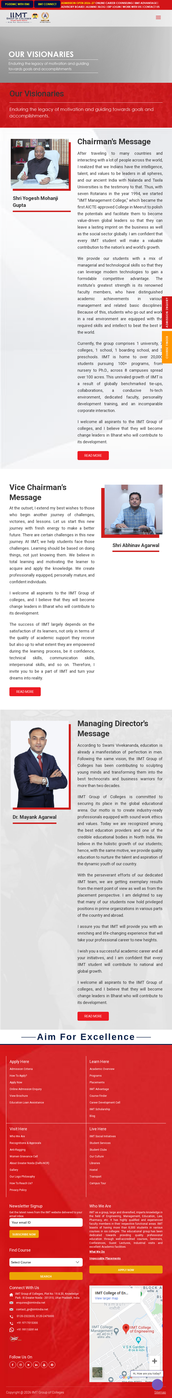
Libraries (95, 1163)
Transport (95, 1176)
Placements (97, 1082)
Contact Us (151, 6)
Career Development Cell (105, 1102)
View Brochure (19, 1095)
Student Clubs (98, 1149)
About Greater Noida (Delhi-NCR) (29, 1163)
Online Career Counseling (114, 3)
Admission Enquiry (167, 312)
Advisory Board (72, 6)
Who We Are (17, 1136)
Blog (101, 6)
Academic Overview (102, 1069)
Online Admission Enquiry (26, 1089)
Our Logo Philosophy (22, 1176)
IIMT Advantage (146, 3)
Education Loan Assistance (27, 1102)
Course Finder (98, 1095)
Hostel (94, 1169)
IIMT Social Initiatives (103, 1136)
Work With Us (132, 6)
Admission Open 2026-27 (78, 3)
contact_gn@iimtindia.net (32, 1309)
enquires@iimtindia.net (30, 1302)
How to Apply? (18, 1075)
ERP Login (114, 6)
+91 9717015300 (27, 1322)
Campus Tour (98, 1183)
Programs (96, 1075)
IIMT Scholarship (100, 1109)
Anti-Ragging (18, 1149)
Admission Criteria (21, 1069)
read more (93, 455)
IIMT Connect (47, 4)
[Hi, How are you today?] (157, 1384)
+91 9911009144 (27, 1329)
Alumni (91, 6)
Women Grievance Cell (24, 1156)
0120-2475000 (45, 1316)
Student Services (100, 1143)
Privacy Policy (18, 1190)
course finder (167, 347)
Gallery (14, 1169)
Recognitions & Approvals (25, 1143)
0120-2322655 (26, 1316)
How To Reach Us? (21, 1183)
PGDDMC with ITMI (17, 4)
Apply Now (16, 1082)
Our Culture (97, 1156)
